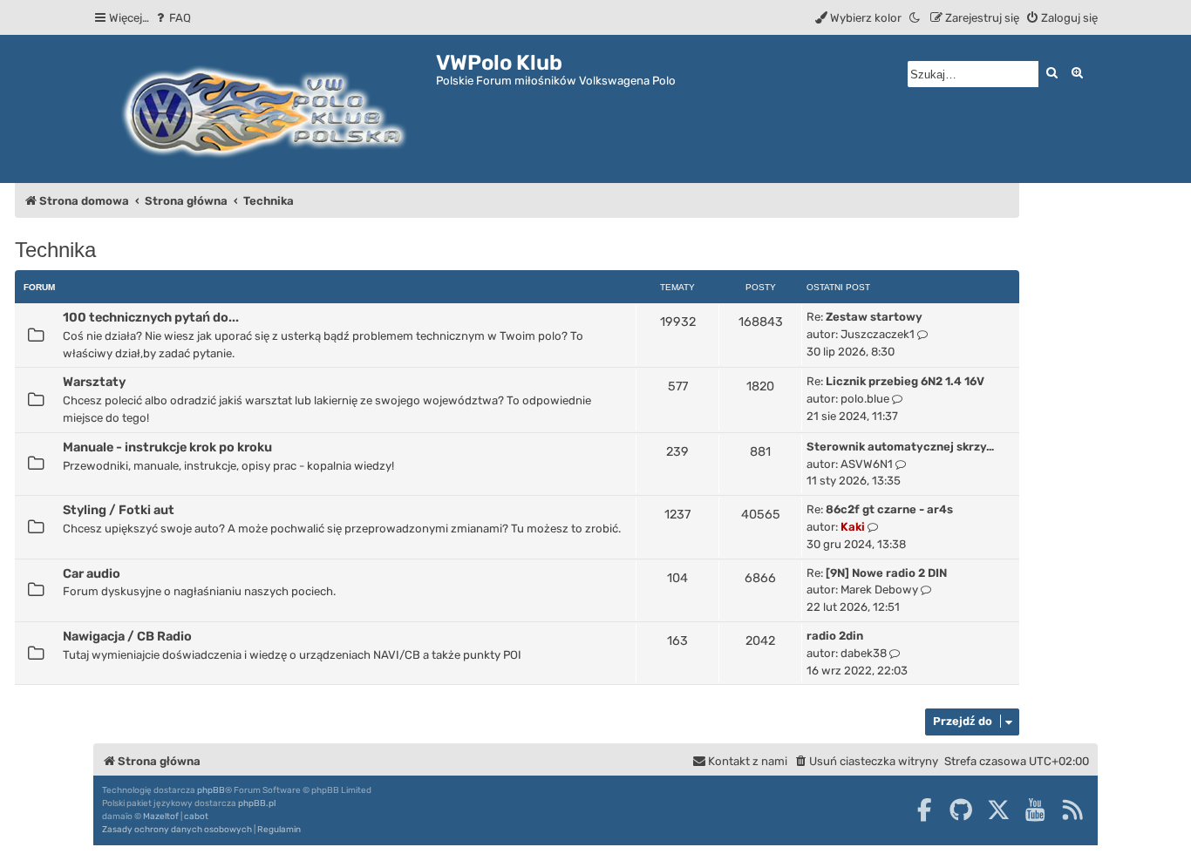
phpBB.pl (257, 803)
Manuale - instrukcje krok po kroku (167, 447)
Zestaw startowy (874, 316)
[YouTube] (1035, 809)
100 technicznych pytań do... (151, 317)
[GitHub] (960, 809)
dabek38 (864, 653)
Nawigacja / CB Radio (127, 636)
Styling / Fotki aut (118, 510)
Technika (55, 249)
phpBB (211, 790)
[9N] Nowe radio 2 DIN (886, 573)
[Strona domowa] (264, 109)
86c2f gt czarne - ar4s (889, 509)
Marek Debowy (879, 589)
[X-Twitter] (998, 809)
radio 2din (834, 635)
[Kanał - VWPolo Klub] (1072, 809)
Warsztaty (94, 382)
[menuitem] (172, 17)
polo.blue (865, 398)
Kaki (853, 526)
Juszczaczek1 (878, 334)
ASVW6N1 (867, 464)
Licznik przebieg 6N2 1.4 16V (905, 381)
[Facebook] (924, 809)
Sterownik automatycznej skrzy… (900, 446)
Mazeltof (161, 816)
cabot (196, 816)
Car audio (91, 573)
